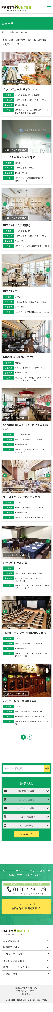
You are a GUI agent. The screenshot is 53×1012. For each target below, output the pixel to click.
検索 (47, 768)
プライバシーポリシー (26, 991)
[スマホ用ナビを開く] (49, 8)
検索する (28, 834)
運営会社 (26, 994)
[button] (5, 68)
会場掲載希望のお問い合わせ (26, 987)
